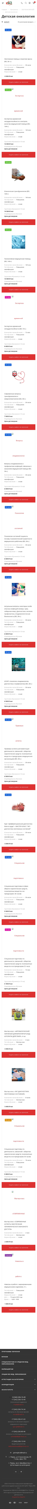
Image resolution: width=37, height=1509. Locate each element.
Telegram (21, 1472)
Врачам (5, 1357)
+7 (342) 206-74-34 (18, 1409)
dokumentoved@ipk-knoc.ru (18, 1446)
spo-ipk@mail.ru (18, 1427)
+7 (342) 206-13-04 (18, 1441)
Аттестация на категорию (13, 1379)
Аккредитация (8, 1384)
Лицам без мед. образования (14, 1374)
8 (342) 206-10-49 (18, 1397)
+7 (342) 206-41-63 (18, 1419)
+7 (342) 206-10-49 (18, 1400)
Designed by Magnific (18, 1497)
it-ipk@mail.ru (19, 1404)
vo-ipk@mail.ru (18, 1414)
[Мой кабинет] (30, 3)
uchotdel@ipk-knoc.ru (18, 1436)
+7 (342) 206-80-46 (18, 1431)
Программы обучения (11, 1351)
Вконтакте (16, 1472)
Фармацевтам (7, 1369)
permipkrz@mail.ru (20, 1453)
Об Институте (7, 1390)
